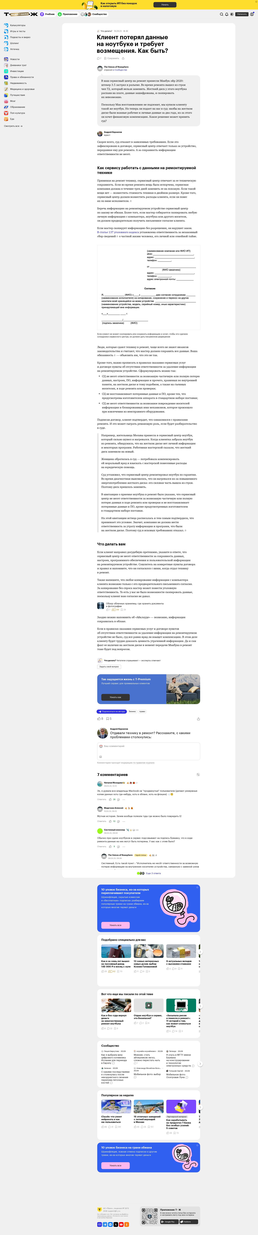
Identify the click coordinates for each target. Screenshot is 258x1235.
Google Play (169, 1222)
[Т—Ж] (21, 14)
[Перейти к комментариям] (113, 1063)
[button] (256, 2)
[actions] (123, 799)
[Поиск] (222, 14)
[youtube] (121, 1224)
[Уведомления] (227, 14)
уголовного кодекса (118, 232)
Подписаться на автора (113, 712)
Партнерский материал (177, 1117)
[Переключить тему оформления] (232, 14)
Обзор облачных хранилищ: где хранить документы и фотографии (135, 604)
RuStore (187, 1222)
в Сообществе (120, 70)
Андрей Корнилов (119, 729)
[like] (110, 799)
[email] (99, 1224)
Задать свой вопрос (109, 667)
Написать (241, 14)
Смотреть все (11, 126)
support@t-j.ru (114, 1211)
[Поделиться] (123, 58)
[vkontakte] (110, 1224)
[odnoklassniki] (126, 1224)
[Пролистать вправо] (200, 951)
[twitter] (115, 1224)
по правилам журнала (143, 763)
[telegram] (105, 1224)
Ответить (101, 799)
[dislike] (118, 799)
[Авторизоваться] (252, 14)
